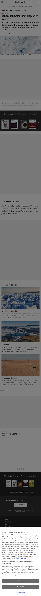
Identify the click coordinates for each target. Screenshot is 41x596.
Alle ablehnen (20, 586)
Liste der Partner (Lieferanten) (9, 576)
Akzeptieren (20, 581)
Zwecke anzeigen (20, 592)
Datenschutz (17, 558)
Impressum (23, 558)
